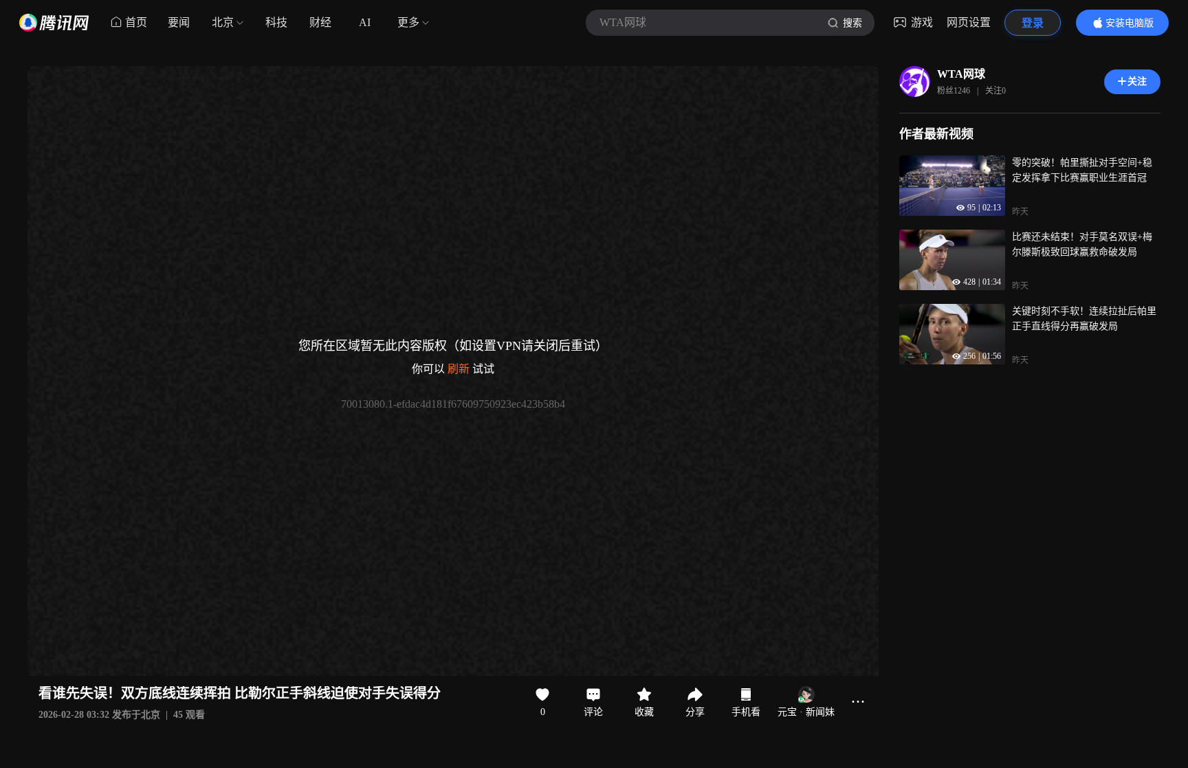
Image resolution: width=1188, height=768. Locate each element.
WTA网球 (961, 74)
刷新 (459, 369)
